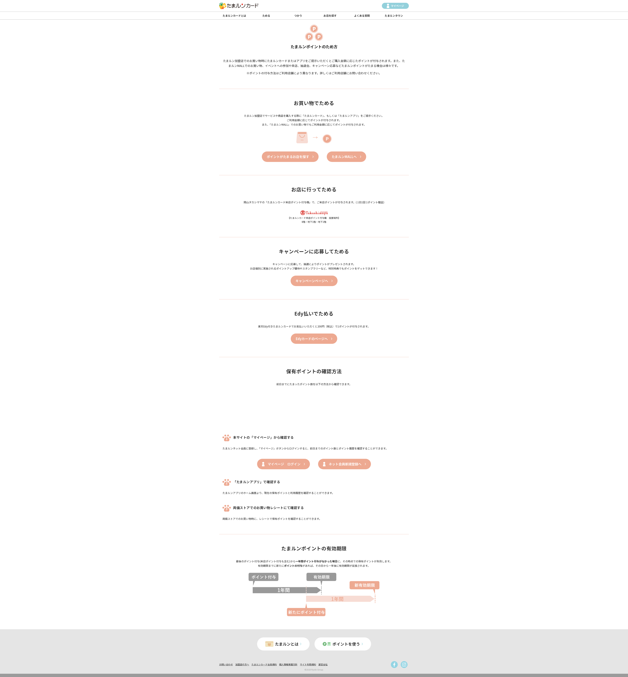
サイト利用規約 (308, 664)
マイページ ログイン (284, 464)
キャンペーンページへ (312, 280)
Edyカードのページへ (312, 338)
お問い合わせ (226, 664)
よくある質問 (362, 16)
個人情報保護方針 (288, 664)
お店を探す (330, 16)
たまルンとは (286, 644)
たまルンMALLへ (344, 156)
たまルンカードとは (234, 16)
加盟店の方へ (242, 664)
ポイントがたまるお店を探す (288, 156)
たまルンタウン (394, 16)
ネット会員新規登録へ (345, 464)
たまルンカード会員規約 (264, 664)
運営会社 (323, 664)
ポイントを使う (346, 644)
